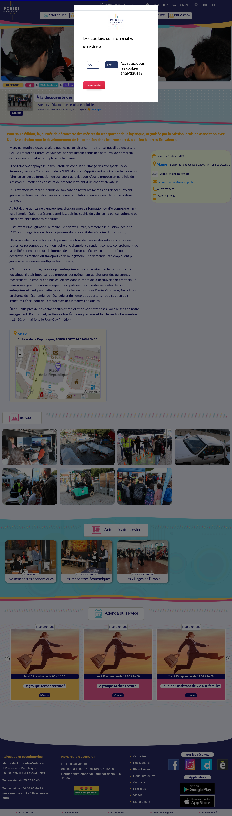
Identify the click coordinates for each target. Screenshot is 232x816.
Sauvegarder (94, 85)
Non (110, 64)
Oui (90, 64)
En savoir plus (92, 46)
